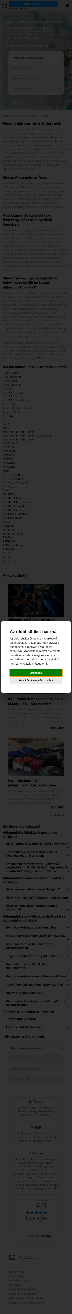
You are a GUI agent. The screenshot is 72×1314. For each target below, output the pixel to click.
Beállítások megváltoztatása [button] (36, 680)
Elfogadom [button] (36, 672)
